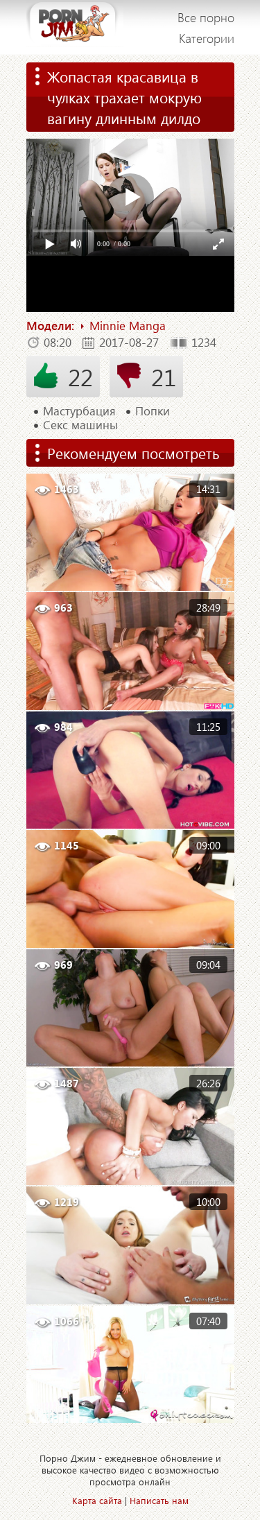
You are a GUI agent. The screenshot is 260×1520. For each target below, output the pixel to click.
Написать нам (159, 1500)
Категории (206, 38)
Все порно (205, 17)
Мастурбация (79, 411)
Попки (152, 411)
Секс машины (80, 425)
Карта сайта (97, 1500)
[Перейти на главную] (74, 27)
